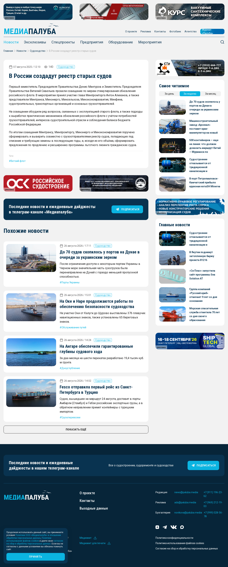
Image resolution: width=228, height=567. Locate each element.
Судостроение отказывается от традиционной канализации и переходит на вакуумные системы (204, 165)
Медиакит (86, 537)
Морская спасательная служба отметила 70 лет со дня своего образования (204, 314)
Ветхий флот (18, 161)
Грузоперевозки (70, 417)
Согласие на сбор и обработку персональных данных (187, 548)
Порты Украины (70, 282)
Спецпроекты (63, 42)
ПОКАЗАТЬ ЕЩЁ (76, 429)
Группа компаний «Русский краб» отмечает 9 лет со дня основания (203, 295)
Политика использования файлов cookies (180, 543)
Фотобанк (175, 31)
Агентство (191, 31)
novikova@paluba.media (188, 512)
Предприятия (91, 42)
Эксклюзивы (35, 42)
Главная (8, 50)
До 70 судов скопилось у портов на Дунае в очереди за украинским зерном (204, 107)
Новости (11, 42)
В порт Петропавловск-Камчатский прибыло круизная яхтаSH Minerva (204, 182)
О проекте (131, 31)
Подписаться (206, 465)
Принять (35, 556)
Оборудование (120, 42)
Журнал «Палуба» (207, 31)
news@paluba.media (186, 492)
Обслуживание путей (73, 327)
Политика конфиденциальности (174, 537)
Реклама (146, 31)
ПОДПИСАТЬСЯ (130, 209)
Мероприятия (150, 42)
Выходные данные (94, 508)
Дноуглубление (70, 368)
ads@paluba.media (185, 502)
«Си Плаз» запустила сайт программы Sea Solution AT (202, 274)
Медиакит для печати (92, 543)
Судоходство (37, 50)
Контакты (160, 31)
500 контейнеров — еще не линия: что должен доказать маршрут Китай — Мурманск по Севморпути (205, 146)
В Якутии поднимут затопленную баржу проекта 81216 (201, 256)
